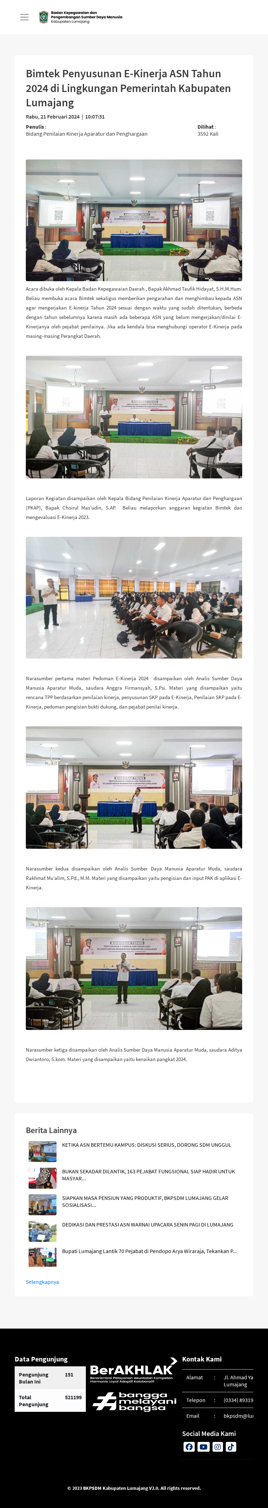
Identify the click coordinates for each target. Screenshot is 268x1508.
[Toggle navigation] (24, 17)
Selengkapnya (42, 1281)
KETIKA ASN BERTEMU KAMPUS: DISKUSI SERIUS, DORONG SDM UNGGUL (146, 1144)
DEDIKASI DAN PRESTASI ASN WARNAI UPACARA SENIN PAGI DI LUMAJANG (147, 1224)
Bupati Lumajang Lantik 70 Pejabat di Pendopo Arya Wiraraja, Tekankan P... (149, 1250)
